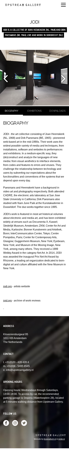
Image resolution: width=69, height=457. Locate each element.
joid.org (7, 300)
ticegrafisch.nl (50, 439)
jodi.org (7, 286)
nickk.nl (61, 439)
